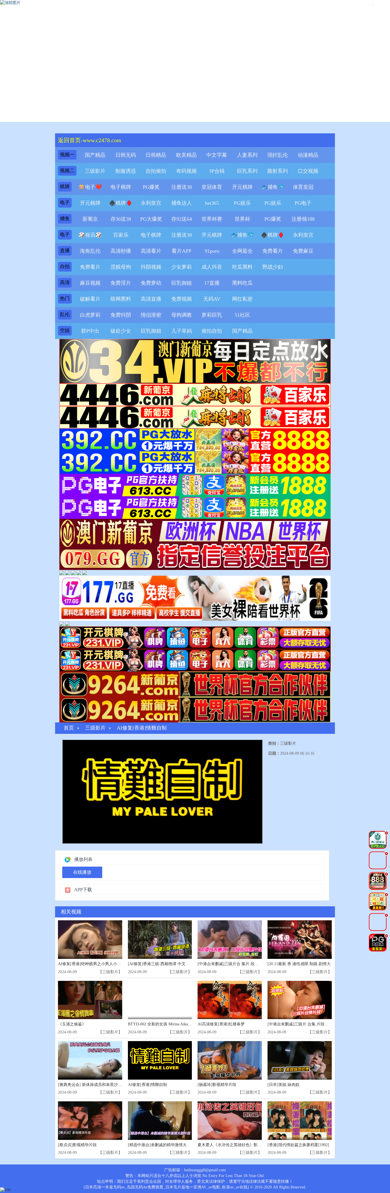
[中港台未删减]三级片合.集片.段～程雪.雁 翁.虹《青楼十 (248, 964)
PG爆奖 (151, 187)
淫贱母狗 (120, 267)
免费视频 (181, 299)
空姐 (65, 330)
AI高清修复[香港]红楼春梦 (221, 1024)
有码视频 (186, 171)
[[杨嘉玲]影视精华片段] (230, 1060)
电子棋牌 (120, 187)
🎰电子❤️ (90, 187)
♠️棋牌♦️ (120, 203)
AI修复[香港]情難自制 (142, 728)
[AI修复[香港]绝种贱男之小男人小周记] (90, 939)
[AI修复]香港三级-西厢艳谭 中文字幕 (161, 964)
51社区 (242, 315)
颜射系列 (277, 171)
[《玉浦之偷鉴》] (90, 1000)
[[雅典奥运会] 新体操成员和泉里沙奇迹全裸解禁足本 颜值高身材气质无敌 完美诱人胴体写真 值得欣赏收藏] (90, 1060)
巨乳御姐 (181, 283)
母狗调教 (181, 315)
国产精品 (95, 155)
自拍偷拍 (156, 171)
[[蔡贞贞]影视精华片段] (90, 1120)
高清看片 (151, 251)
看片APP (181, 251)
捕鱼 (65, 218)
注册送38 (181, 187)
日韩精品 (156, 155)
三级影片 (95, 171)
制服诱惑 (125, 171)
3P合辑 (217, 171)
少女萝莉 (181, 267)
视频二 (67, 170)
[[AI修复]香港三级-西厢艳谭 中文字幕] (160, 939)
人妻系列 (247, 155)
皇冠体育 (212, 187)
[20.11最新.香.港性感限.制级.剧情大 (299, 964)
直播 (65, 250)
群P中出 (90, 331)
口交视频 (308, 171)
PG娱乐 (242, 203)
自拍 (65, 266)
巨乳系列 (247, 171)
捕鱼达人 (181, 203)
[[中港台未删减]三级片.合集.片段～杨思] (300, 1000)
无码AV (211, 299)
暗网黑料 (120, 299)
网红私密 (242, 299)
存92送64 (181, 219)
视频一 (67, 154)
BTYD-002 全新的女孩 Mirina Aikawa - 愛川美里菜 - (173, 1024)
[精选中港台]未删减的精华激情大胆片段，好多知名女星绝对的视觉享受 (191, 1145)
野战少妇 (272, 267)
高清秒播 (120, 251)
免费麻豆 (303, 251)
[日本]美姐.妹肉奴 (283, 1084)
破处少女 (120, 331)
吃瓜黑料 (242, 267)
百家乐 (120, 235)
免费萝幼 (151, 283)
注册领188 (303, 219)
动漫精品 (308, 155)
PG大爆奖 (151, 219)
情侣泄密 (151, 315)
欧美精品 (186, 155)
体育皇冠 (303, 187)
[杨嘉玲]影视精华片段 (217, 1084)
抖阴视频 (151, 267)
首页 (69, 728)
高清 (65, 282)
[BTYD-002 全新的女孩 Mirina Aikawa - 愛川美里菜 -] (160, 1000)
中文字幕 (216, 155)
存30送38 (120, 219)
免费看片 (272, 251)
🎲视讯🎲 (90, 235)
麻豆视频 (90, 283)
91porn (212, 251)
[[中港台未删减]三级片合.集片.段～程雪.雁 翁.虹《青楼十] (230, 939)
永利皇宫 (151, 203)
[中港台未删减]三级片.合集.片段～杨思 (302, 1024)
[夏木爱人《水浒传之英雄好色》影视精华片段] (230, 1120)
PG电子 (303, 203)
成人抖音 (212, 267)
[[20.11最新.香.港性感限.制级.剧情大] (300, 939)
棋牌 (65, 186)
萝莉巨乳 (212, 315)
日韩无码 (125, 155)
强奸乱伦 (277, 155)
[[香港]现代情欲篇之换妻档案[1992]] (300, 1120)
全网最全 (242, 251)
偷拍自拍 (212, 331)
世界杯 (242, 219)
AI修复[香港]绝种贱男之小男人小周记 (91, 964)
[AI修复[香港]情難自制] (160, 1060)
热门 (65, 298)
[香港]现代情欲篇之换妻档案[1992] (298, 1145)
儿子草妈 (181, 331)
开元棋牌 (242, 187)
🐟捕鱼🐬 (272, 187)
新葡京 (90, 219)
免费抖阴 (120, 315)
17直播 (212, 283)
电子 (65, 202)
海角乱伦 (90, 251)
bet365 (212, 203)
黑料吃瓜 (242, 283)
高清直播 (151, 299)
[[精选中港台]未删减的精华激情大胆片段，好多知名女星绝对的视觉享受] (160, 1120)
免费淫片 (120, 283)
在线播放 (82, 872)
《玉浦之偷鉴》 (72, 1024)
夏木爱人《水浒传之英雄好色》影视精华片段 (238, 1145)
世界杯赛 (212, 219)
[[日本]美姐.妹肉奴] (300, 1060)
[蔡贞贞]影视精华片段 (77, 1145)
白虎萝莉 (90, 315)
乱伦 (65, 314)
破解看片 (90, 299)
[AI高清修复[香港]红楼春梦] (230, 1000)
